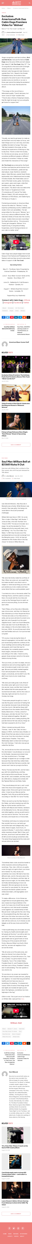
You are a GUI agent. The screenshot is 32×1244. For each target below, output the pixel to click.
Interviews (23, 1233)
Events (10, 1236)
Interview (21, 1028)
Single (11, 310)
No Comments (11, 35)
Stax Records (6, 1034)
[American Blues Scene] (16, 3)
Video (17, 310)
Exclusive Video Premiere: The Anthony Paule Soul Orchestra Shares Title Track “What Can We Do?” (16, 377)
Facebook (18, 303)
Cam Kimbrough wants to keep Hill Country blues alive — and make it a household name (14, 1174)
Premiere (5, 310)
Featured (5, 458)
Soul (20, 1031)
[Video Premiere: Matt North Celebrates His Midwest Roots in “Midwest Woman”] (16, 392)
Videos (4, 12)
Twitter (26, 303)
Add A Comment (16, 444)
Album (4, 308)
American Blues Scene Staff (14, 32)
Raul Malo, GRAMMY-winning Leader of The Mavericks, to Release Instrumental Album (23, 330)
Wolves (23, 310)
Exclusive (10, 308)
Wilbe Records (7, 1036)
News (10, 1233)
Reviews (15, 1233)
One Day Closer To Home (10, 1031)
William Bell (16, 1023)
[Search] (29, 3)
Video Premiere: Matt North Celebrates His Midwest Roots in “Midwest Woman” (16, 405)
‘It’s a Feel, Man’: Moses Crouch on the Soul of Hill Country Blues (15, 1147)
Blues (4, 1028)
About (22, 1236)
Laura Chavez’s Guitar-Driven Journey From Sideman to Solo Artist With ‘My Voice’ (15, 1203)
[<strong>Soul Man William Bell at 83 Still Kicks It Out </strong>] (16, 489)
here (22, 999)
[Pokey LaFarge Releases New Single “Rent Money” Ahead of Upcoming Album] (16, 421)
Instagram (8, 303)
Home (4, 1233)
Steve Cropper (16, 1034)
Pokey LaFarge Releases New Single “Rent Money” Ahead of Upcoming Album (15, 434)
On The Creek (20, 308)
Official (27, 300)
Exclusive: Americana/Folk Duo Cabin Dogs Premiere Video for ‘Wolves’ (23, 1056)
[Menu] (3, 3)
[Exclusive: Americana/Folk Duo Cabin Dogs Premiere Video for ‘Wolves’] (16, 46)
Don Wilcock (10, 476)
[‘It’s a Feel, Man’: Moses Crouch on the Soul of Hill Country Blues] (16, 1135)
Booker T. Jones (12, 1028)
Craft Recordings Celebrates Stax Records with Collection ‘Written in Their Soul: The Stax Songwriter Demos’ (9, 1058)
